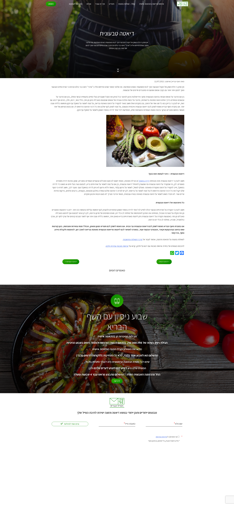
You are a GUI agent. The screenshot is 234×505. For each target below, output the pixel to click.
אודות (88, 3)
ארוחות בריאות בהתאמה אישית (151, 3)
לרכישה (117, 381)
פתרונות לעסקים (75, 3)
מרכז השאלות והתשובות (132, 239)
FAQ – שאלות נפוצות (126, 3)
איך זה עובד (100, 3)
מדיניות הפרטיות (161, 437)
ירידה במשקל (144, 180)
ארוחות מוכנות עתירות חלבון (117, 246)
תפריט (111, 3)
